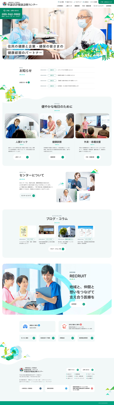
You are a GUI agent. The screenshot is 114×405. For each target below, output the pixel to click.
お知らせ (69, 374)
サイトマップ (48, 381)
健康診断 (77, 6)
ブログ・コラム (91, 374)
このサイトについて (46, 380)
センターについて (99, 6)
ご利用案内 (60, 6)
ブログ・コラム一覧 (55, 249)
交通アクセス (69, 2)
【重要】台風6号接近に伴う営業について (67, 80)
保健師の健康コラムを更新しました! (66, 75)
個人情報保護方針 (23, 380)
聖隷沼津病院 (50, 388)
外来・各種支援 (86, 6)
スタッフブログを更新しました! (65, 70)
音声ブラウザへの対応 (24, 381)
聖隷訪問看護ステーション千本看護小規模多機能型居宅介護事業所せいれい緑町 (81, 388)
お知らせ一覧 (23, 83)
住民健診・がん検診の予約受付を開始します (68, 86)
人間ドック (69, 6)
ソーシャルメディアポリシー (37, 381)
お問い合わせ (86, 370)
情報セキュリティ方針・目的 (34, 380)
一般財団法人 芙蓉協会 (26, 388)
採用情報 (108, 6)
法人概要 (62, 2)
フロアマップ (78, 2)
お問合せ (86, 2)
